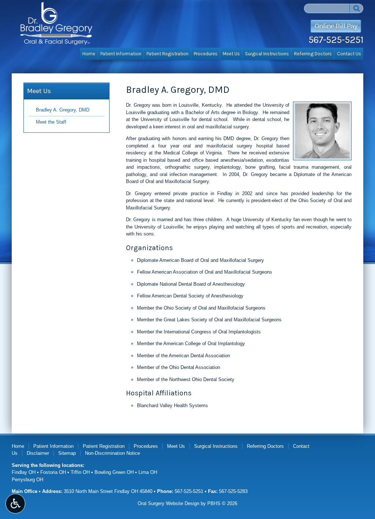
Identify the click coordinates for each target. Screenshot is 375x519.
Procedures (206, 53)
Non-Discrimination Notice (112, 453)
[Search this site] (356, 8)
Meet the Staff (51, 122)
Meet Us (231, 53)
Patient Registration (167, 53)
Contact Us (349, 53)
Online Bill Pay (336, 26)
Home (88, 53)
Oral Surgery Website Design (168, 503)
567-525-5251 (335, 39)
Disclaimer (38, 453)
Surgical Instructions (267, 53)
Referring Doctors (313, 53)
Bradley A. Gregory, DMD (62, 110)
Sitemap (67, 453)
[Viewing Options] (15, 503)
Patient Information (120, 53)
